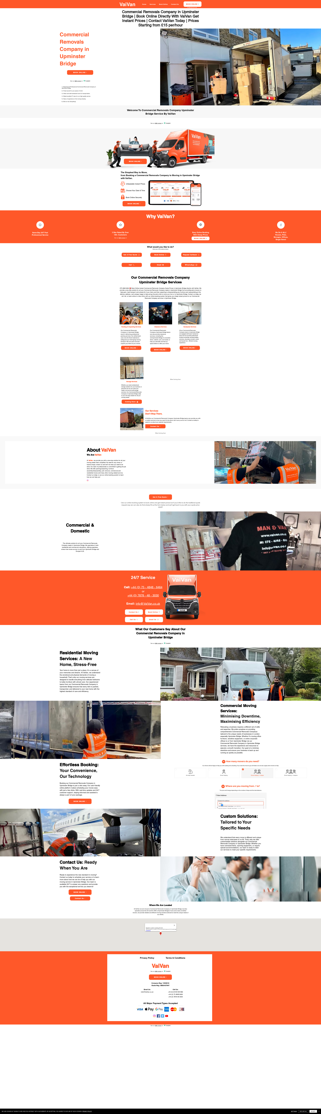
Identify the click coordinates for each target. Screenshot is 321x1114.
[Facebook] (158, 1016)
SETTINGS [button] (294, 1111)
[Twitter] (162, 1016)
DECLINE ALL (303, 1111)
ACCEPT (313, 1111)
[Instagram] (88, 480)
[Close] (319, 1111)
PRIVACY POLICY (87, 1111)
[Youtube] (166, 1016)
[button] (191, 255)
